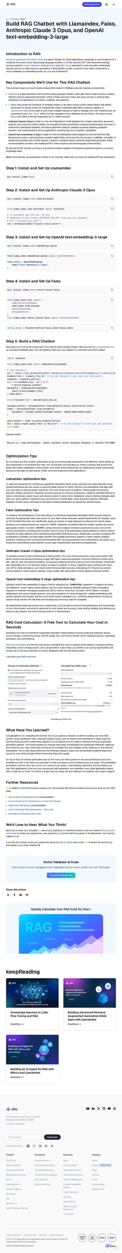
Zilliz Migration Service (16, 1175)
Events (95, 1179)
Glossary (67, 1197)
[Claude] (45, 1146)
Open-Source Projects (44, 1165)
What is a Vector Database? (70, 1208)
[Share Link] (27, 895)
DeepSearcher (12, 1184)
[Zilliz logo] (10, 4)
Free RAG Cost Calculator (46, 1175)
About (94, 1160)
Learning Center (70, 1165)
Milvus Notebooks (43, 1184)
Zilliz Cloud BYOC (13, 1165)
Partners (95, 1175)
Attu (8, 1198)
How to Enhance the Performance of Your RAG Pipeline (34, 801)
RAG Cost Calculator (16, 644)
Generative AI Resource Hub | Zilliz (24, 813)
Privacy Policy (30, 1235)
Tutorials (14, 19)
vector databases (32, 65)
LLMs (65, 62)
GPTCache (10, 1194)
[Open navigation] (113, 4)
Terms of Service (13, 1235)
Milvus (53, 65)
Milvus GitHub (66, 842)
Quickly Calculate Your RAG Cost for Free (60, 909)
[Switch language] (106, 4)
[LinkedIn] (93, 1108)
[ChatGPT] (28, 1146)
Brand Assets (98, 1189)
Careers (95, 1165)
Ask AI (112, 1246)
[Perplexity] (34, 1146)
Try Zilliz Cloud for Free (61, 875)
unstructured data (19, 110)
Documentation (41, 1160)
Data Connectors (70, 1192)
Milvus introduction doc (103, 347)
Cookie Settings (56, 1235)
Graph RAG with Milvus (19, 805)
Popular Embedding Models (72, 1186)
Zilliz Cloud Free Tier (15, 1170)
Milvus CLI (10, 1203)
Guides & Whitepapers (73, 1179)
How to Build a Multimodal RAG (23, 797)
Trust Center (68, 1214)
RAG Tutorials (41, 1179)
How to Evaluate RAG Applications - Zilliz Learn (31, 809)
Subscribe (52, 1137)
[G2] (114, 1108)
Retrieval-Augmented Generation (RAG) (24, 59)
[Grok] (40, 1146)
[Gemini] (51, 1146)
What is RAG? (69, 1201)
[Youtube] (87, 1108)
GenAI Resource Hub (72, 1170)
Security (42, 1235)
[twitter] (8, 895)
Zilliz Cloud (65, 65)
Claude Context (12, 1189)
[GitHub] (103, 1108)
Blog (65, 1160)
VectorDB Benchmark (44, 1170)
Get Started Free (92, 4)
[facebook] (14, 895)
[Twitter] (98, 1108)
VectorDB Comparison (73, 1175)
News (94, 1170)
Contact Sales (98, 1184)
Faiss (13, 104)
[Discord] (109, 1108)
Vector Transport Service (17, 1208)
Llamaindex (13, 94)
